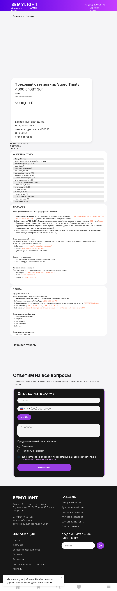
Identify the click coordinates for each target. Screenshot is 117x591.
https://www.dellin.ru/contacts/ (40, 246)
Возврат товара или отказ (26, 549)
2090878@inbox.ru (28, 275)
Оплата (16, 540)
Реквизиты (18, 559)
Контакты (17, 569)
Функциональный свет (73, 507)
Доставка (18, 545)
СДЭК (92, 221)
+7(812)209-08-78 (32, 272)
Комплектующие (70, 526)
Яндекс (100, 221)
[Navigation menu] (108, 587)
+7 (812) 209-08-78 (23, 517)
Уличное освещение (72, 517)
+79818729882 (30, 277)
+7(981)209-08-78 (48, 272)
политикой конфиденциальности (39, 459)
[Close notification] (61, 577)
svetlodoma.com (34, 523)
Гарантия (17, 554)
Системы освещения (72, 512)
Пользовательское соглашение (29, 564)
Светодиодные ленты (73, 521)
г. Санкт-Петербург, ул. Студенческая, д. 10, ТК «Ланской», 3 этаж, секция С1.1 (54, 308)
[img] (17, 587)
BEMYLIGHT (24, 4)
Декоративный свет (72, 502)
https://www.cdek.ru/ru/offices (33, 248)
